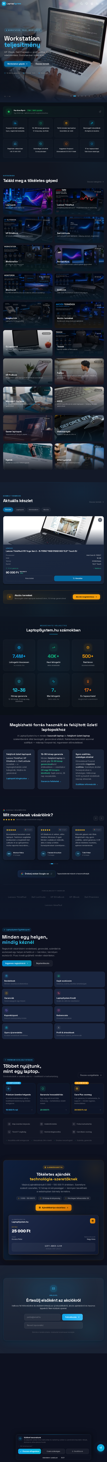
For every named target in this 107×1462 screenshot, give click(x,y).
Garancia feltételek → (51, 781)
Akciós (46, 509)
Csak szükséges (53, 1451)
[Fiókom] (91, 3)
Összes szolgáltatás (89, 1075)
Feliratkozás (71, 1317)
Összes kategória (94, 182)
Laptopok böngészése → (17, 778)
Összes (8, 509)
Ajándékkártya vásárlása (53, 1207)
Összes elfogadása (30, 1451)
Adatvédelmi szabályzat (50, 1457)
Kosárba (78, 578)
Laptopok (20, 509)
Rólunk (36, 64)
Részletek (29, 578)
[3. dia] (78, 96)
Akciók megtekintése (85, 597)
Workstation (33, 509)
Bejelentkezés (42, 963)
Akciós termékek (15, 64)
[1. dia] (71, 96)
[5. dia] (85, 96)
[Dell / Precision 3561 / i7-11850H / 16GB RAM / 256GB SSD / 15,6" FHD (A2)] (53, 530)
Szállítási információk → (87, 784)
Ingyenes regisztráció (15, 963)
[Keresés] (81, 3)
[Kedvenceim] (86, 3)
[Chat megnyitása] (100, 1448)
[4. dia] (82, 96)
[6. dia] (89, 96)
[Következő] (101, 96)
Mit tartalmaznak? (26, 1446)
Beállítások (78, 1451)
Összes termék (95, 502)
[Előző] (95, 96)
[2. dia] (74, 96)
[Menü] (102, 3)
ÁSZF (63, 1457)
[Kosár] (97, 3)
